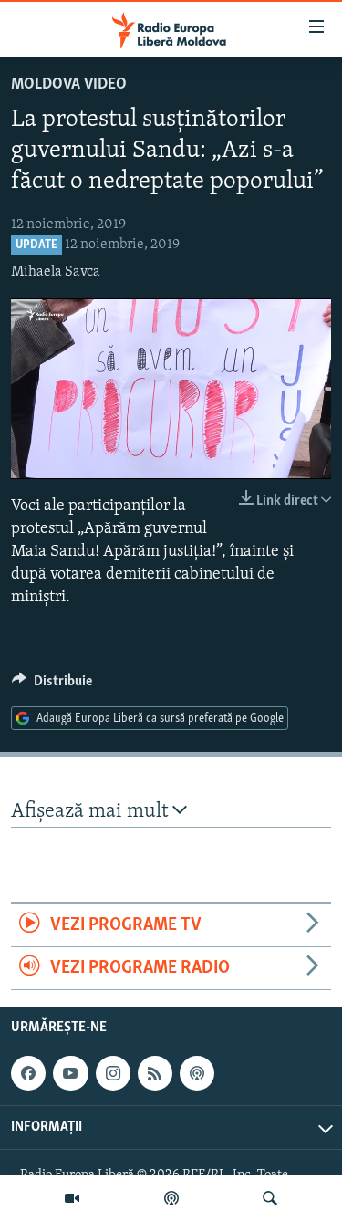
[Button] (52, 685)
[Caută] (270, 1198)
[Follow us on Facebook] (28, 1073)
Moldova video (69, 85)
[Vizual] (72, 1198)
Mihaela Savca (55, 272)
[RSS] (155, 1073)
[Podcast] (171, 1198)
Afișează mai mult (91, 811)
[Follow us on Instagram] (113, 1073)
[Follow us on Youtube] (70, 1073)
